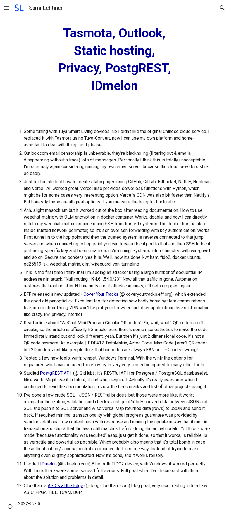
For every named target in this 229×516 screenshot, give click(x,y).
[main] (115, 59)
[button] (6, 7)
